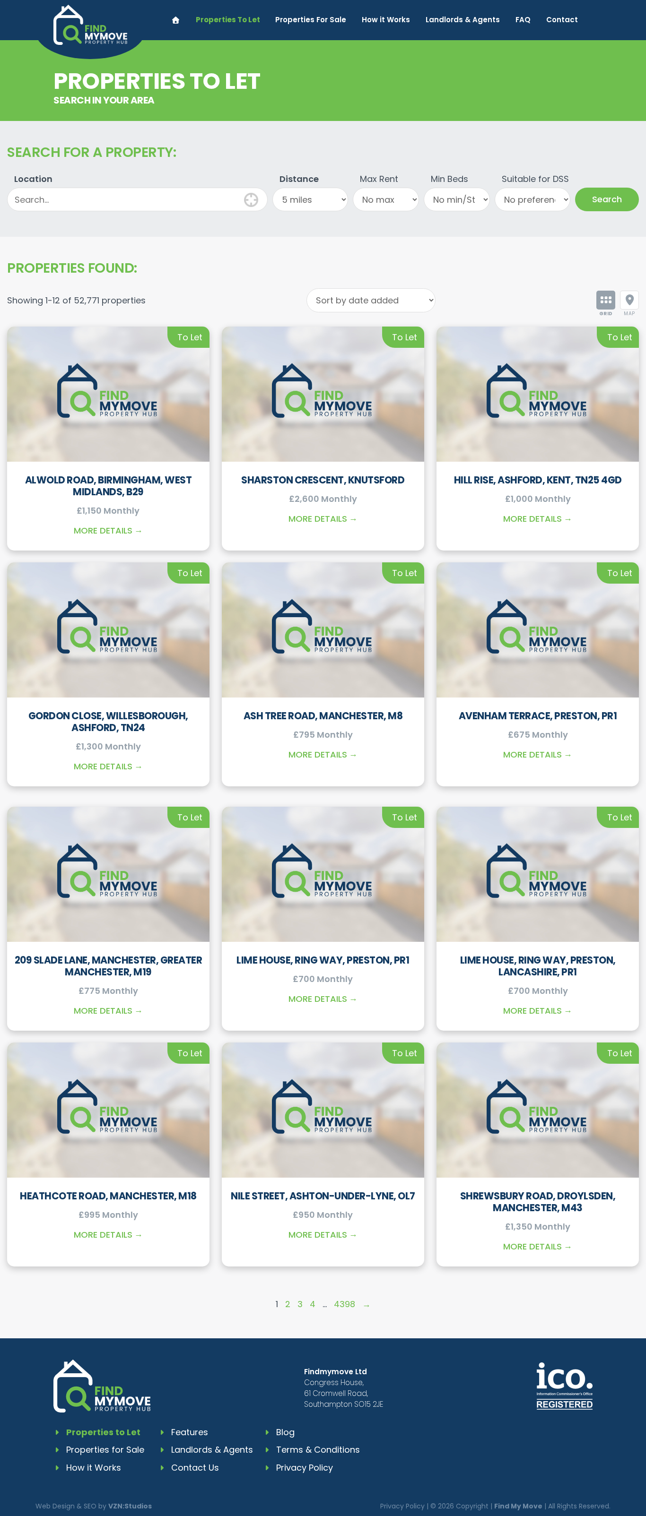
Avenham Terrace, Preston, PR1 (538, 716)
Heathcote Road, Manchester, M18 (108, 1196)
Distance (299, 179)
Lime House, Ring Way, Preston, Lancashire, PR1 (538, 966)
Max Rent (379, 179)
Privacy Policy (304, 1467)
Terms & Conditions (318, 1450)
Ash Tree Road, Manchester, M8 (323, 716)
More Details (103, 530)
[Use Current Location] (251, 199)
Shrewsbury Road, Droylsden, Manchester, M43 (538, 1202)
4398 (344, 1304)
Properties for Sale (105, 1450)
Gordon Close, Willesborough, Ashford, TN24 (108, 721)
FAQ (523, 20)
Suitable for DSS (535, 179)
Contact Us (195, 1467)
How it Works (386, 20)
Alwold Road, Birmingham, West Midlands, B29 (108, 486)
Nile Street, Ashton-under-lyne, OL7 (323, 1196)
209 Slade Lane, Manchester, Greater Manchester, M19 (108, 966)
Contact (562, 20)
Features (189, 1432)
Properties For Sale (310, 20)
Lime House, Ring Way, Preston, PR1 (322, 960)
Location (33, 179)
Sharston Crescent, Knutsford (322, 480)
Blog (285, 1432)
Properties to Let (103, 1432)
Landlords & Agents (463, 20)
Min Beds (449, 179)
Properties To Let (228, 20)
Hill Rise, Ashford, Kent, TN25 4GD (538, 480)
